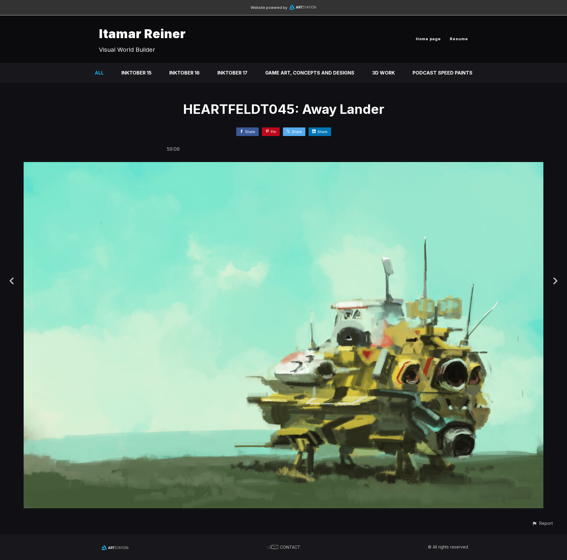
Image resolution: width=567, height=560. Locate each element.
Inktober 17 (232, 73)
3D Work (383, 73)
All (99, 73)
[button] (542, 523)
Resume (459, 38)
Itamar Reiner (142, 33)
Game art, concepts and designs (309, 73)
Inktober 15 (136, 73)
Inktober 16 (184, 73)
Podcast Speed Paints (442, 73)
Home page (428, 38)
